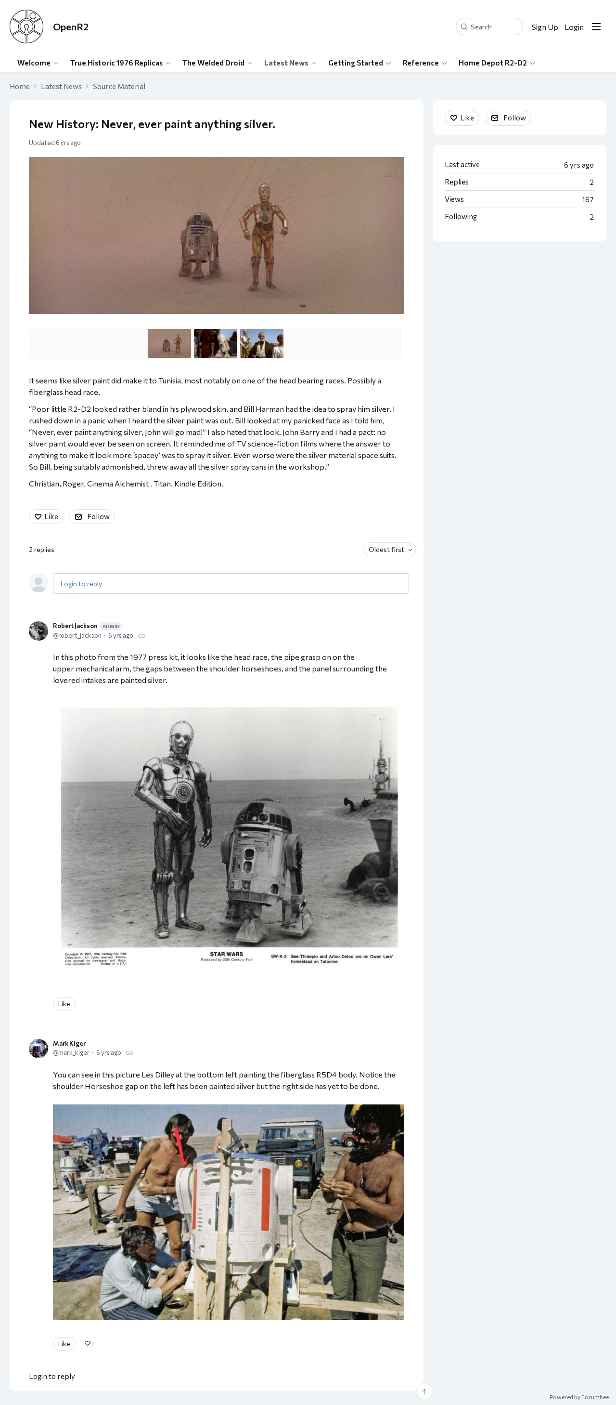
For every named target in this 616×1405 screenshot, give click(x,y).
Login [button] (574, 26)
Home (20, 86)
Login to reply (81, 583)
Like (51, 516)
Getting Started (355, 62)
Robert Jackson (86, 626)
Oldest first (386, 549)
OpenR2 (71, 26)
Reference (421, 62)
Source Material (119, 86)
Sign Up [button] (545, 26)
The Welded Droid (213, 62)
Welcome (34, 62)
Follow (98, 516)
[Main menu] (596, 26)
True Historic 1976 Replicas (116, 62)
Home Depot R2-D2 (493, 62)
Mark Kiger (69, 1043)
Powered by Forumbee (579, 1396)
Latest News (286, 62)
